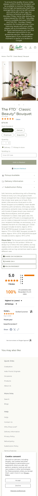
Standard (7, 130)
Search (6, 399)
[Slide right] (23, 104)
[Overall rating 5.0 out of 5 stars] (8, 119)
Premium (8, 135)
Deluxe (19, 130)
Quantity (5, 139)
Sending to (9, 151)
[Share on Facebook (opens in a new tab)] (11, 330)
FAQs (6, 417)
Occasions (8, 376)
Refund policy (9, 441)
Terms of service (10, 451)
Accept (18, 480)
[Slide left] (14, 104)
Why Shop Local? (10, 427)
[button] (25, 47)
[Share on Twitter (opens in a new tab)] (14, 330)
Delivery (7, 147)
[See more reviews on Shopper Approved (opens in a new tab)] (18, 330)
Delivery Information (12, 432)
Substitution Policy (11, 446)
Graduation (8, 367)
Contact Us (8, 422)
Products (7, 381)
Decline (18, 486)
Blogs (6, 404)
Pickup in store (18, 147)
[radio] (27, 275)
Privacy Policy (9, 436)
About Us (7, 386)
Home (4, 56)
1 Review (18, 119)
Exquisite (21, 135)
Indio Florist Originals (12, 371)
